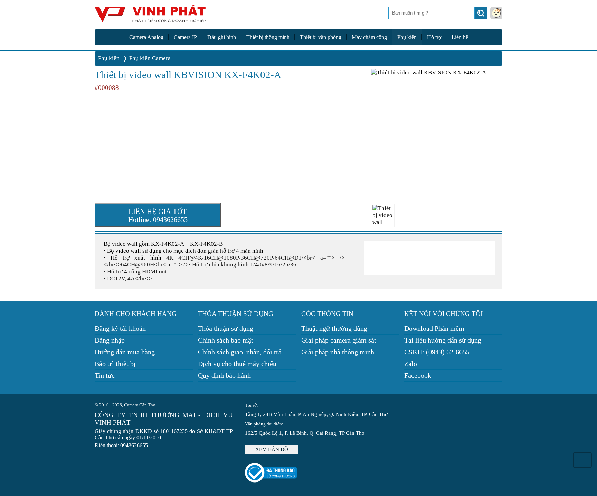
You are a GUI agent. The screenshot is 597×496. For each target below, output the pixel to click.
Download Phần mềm (434, 328)
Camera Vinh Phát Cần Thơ (150, 16)
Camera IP (185, 37)
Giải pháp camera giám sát (338, 340)
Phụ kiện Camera (150, 58)
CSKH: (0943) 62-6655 (437, 352)
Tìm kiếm (481, 15)
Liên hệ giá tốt (158, 215)
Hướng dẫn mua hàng (125, 352)
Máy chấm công (369, 37)
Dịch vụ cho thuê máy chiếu (237, 363)
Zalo (410, 363)
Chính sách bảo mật (225, 340)
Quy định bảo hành (224, 375)
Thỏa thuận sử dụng (225, 328)
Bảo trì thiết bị (115, 363)
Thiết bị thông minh (268, 37)
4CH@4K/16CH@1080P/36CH (216, 257)
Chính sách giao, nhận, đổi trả (240, 352)
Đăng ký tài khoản (120, 328)
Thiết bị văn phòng (320, 37)
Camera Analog (146, 37)
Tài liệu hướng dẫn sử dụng (442, 340)
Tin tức (105, 375)
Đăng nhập (110, 340)
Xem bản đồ (271, 449)
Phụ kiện (407, 37)
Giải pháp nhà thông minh (337, 352)
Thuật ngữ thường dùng (334, 328)
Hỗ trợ (434, 37)
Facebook (417, 375)
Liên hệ (460, 37)
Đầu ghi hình (221, 37)
